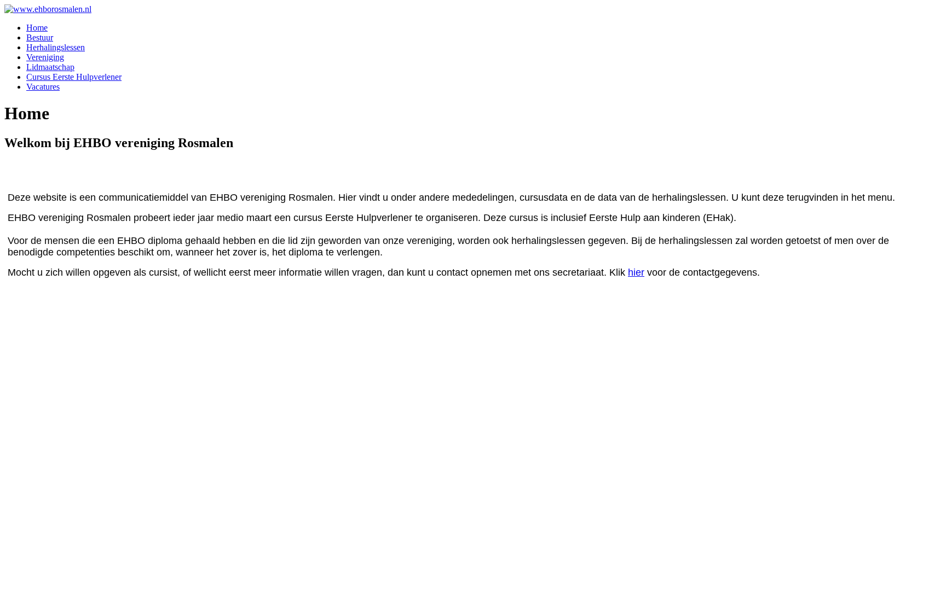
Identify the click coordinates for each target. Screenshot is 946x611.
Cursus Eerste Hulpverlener (74, 77)
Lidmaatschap (50, 67)
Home (37, 27)
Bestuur (39, 37)
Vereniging (45, 57)
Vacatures (43, 86)
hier (636, 272)
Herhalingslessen (55, 47)
